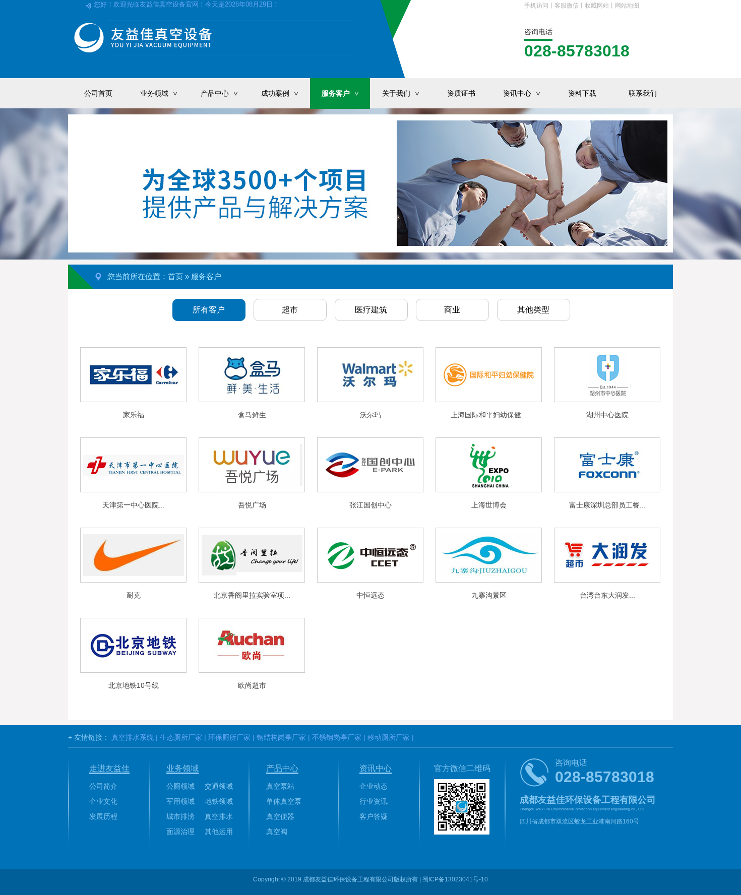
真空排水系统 (132, 737)
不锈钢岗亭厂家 (336, 737)
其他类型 (533, 309)
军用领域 (180, 801)
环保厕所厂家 (229, 737)
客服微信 (566, 5)
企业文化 (103, 801)
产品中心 (220, 93)
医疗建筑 (371, 309)
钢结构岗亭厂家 (281, 737)
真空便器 (280, 816)
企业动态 (373, 786)
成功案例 (280, 93)
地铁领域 (219, 801)
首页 (175, 276)
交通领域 (219, 786)
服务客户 (341, 93)
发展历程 (103, 816)
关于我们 (401, 93)
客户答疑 (373, 816)
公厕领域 (180, 786)
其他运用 (219, 831)
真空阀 (276, 831)
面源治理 (180, 831)
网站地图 (627, 5)
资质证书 (461, 93)
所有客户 (209, 309)
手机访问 (536, 5)
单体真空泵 (283, 801)
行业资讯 (373, 801)
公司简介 (103, 786)
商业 (452, 309)
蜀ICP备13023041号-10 (455, 879)
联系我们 (643, 93)
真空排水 (219, 816)
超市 (290, 309)
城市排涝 (180, 816)
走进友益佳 (109, 768)
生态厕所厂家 (181, 737)
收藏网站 (597, 5)
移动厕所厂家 (388, 737)
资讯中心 (522, 93)
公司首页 (98, 93)
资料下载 (582, 93)
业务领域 (159, 93)
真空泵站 (280, 786)
